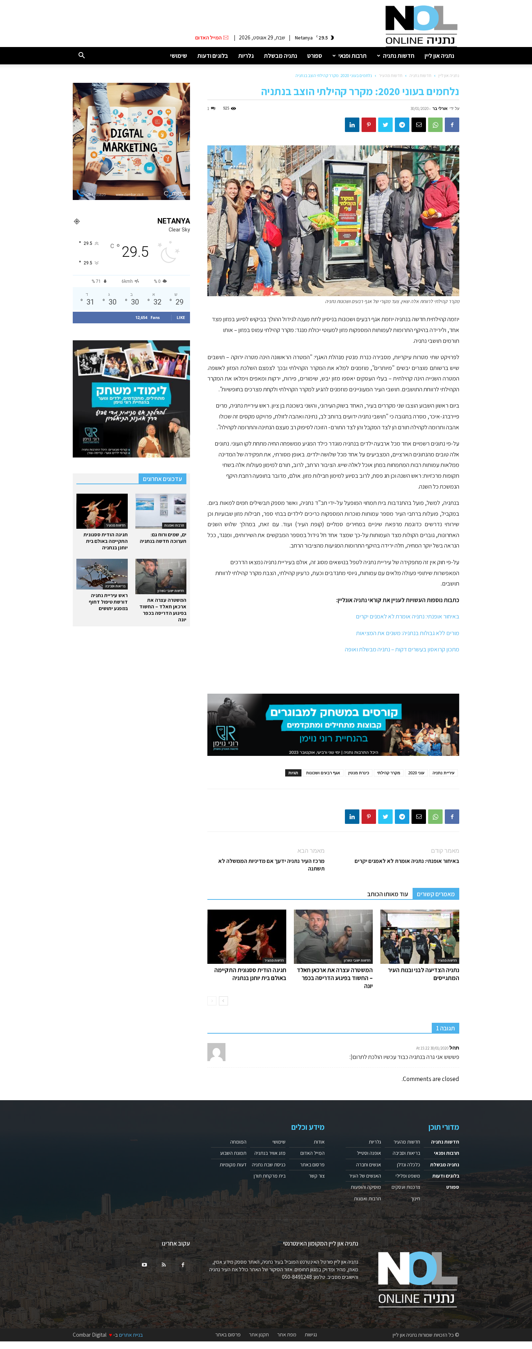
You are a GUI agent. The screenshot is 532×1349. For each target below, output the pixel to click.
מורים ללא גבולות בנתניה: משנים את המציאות (407, 633)
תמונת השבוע (233, 1153)
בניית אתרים (131, 1334)
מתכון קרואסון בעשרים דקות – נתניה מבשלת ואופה (402, 649)
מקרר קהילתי (388, 772)
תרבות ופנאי (352, 56)
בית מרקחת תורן (270, 1176)
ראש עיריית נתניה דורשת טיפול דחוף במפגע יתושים (108, 602)
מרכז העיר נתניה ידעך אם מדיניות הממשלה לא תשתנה (271, 864)
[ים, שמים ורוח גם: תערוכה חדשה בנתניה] (161, 511)
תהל (454, 1047)
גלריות (246, 56)
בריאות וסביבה (115, 586)
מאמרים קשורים (436, 894)
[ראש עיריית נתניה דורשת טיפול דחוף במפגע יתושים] (102, 574)
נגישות (311, 1334)
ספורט (314, 56)
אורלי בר (440, 108)
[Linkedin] (352, 125)
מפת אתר (286, 1334)
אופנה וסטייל (369, 1153)
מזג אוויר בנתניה (270, 1153)
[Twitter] (385, 125)
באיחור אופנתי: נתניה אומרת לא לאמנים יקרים (407, 616)
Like (181, 317)
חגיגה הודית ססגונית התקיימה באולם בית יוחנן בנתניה (250, 974)
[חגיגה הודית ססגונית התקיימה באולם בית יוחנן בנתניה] (246, 937)
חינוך (415, 1198)
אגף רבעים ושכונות (323, 772)
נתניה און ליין (439, 56)
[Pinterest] (369, 125)
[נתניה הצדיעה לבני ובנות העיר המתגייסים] (419, 937)
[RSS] (163, 1265)
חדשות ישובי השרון (357, 960)
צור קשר (317, 1176)
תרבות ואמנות (174, 525)
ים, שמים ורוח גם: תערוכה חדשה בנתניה (163, 537)
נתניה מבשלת (280, 56)
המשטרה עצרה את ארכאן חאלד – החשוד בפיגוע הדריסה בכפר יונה (335, 978)
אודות (319, 1142)
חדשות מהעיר (390, 75)
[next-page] (223, 1000)
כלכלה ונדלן (408, 1164)
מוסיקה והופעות (366, 1187)
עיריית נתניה (443, 772)
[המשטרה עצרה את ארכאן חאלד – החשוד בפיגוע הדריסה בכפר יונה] (333, 937)
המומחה (238, 1142)
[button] (81, 56)
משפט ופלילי (408, 1176)
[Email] (418, 125)
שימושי (178, 56)
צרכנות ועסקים (406, 1187)
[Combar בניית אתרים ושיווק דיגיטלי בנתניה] (131, 141)
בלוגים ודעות (212, 56)
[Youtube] (144, 1265)
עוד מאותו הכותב (387, 894)
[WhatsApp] (435, 125)
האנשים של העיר (365, 1176)
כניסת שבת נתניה (269, 1164)
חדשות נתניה (398, 56)
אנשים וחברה (368, 1164)
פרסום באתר (312, 1164)
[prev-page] (211, 1000)
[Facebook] (452, 125)
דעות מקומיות (233, 1164)
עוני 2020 (416, 772)
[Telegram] (402, 125)
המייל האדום (312, 1153)
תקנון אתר (259, 1334)
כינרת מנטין (358, 772)
